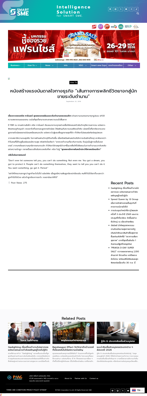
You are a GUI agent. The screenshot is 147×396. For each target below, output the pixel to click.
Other (130, 65)
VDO (81, 65)
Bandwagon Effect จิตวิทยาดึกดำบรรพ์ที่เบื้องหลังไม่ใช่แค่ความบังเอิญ (73, 348)
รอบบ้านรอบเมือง (115, 65)
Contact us (94, 378)
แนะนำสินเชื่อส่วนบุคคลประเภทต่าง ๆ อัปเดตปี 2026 (115, 348)
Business (15, 65)
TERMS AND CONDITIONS (16, 390)
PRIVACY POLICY (33, 390)
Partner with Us (81, 378)
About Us (68, 378)
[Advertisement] (125, 143)
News (47, 65)
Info (66, 65)
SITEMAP (43, 390)
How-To (31, 65)
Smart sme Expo (99, 65)
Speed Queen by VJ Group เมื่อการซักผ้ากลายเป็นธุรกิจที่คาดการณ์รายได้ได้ (124, 203)
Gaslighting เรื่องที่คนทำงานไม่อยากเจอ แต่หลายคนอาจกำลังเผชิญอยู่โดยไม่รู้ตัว (125, 191)
